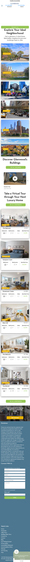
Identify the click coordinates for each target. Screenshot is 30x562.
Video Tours (4, 532)
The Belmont (7, 228)
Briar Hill (5, 323)
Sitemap (3, 548)
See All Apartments (16, 205)
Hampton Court (7, 260)
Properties (3, 530)
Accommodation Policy (6, 547)
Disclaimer (4, 423)
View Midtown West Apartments (15, 91)
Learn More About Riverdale (15, 147)
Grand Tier (7, 187)
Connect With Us (6, 463)
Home (2, 528)
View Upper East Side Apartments (15, 53)
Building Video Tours (6, 534)
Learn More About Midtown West (15, 90)
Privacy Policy (4, 543)
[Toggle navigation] (1, 5)
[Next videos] (27, 180)
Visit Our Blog (15, 417)
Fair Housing (4, 550)
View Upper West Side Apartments (15, 72)
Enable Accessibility (15, 1)
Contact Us (4, 536)
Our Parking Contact (6, 541)
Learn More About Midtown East (15, 109)
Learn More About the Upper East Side (15, 51)
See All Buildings (16, 167)
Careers (3, 538)
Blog (2, 539)
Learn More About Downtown (15, 128)
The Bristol (6, 386)
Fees (2, 552)
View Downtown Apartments (15, 129)
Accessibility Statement (7, 545)
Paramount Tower (8, 291)
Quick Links (5, 526)
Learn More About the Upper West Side (15, 70)
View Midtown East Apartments (15, 110)
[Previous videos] (2, 180)
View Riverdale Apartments (15, 148)
